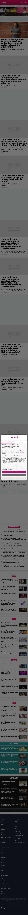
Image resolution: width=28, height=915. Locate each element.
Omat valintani (14, 475)
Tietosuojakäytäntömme (14, 477)
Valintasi (20, 442)
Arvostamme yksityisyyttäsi (8, 441)
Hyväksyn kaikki (14, 472)
